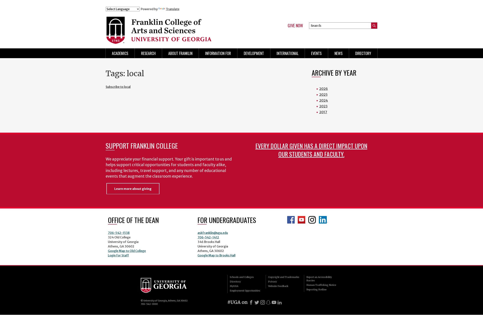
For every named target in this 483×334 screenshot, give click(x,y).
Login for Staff (118, 255)
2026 (323, 89)
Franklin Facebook (291, 220)
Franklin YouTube (301, 220)
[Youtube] (274, 302)
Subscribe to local (118, 87)
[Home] (181, 28)
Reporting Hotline (316, 289)
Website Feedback (278, 286)
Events (316, 53)
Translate (172, 9)
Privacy (272, 281)
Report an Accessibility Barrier (319, 279)
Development (254, 53)
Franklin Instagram (312, 220)
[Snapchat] (268, 302)
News (339, 53)
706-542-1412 (208, 237)
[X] (257, 302)
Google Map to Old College (127, 251)
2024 (323, 100)
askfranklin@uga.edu (213, 233)
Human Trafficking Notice (321, 285)
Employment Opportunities (245, 290)
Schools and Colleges (242, 277)
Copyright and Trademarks (283, 277)
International (287, 53)
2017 (323, 112)
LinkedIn (323, 220)
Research (148, 53)
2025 (323, 94)
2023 (323, 106)
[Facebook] (251, 302)
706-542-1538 (119, 233)
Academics (120, 53)
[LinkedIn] (279, 302)
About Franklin (180, 53)
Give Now (295, 25)
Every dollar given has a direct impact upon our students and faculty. (311, 149)
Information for (218, 53)
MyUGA (234, 286)
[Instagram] (262, 302)
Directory (363, 53)
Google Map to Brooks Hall (216, 255)
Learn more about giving (133, 189)
